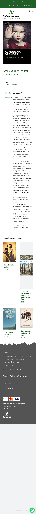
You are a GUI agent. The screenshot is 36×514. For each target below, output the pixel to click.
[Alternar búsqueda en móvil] (29, 11)
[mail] (17, 369)
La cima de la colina (8, 333)
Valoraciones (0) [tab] (7, 98)
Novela (14, 84)
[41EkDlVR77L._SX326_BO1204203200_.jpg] (18, 42)
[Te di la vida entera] (9, 252)
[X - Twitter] (7, 369)
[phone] (21, 369)
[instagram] (10, 369)
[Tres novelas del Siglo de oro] (26, 318)
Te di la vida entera (9, 266)
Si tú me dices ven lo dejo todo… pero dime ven (26, 295)
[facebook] (3, 369)
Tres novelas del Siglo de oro (26, 333)
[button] (32, 510)
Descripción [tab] (7, 93)
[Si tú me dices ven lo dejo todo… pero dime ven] (26, 265)
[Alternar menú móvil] (32, 11)
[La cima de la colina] (9, 319)
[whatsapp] (14, 369)
